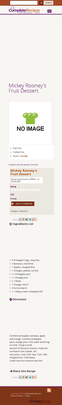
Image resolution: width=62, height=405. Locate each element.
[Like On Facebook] (20, 219)
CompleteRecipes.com (33, 393)
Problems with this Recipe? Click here (23, 164)
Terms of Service (17, 396)
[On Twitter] (30, 219)
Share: (15, 219)
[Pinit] (26, 219)
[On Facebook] (23, 219)
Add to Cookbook (24, 203)
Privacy (27, 396)
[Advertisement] (31, 49)
